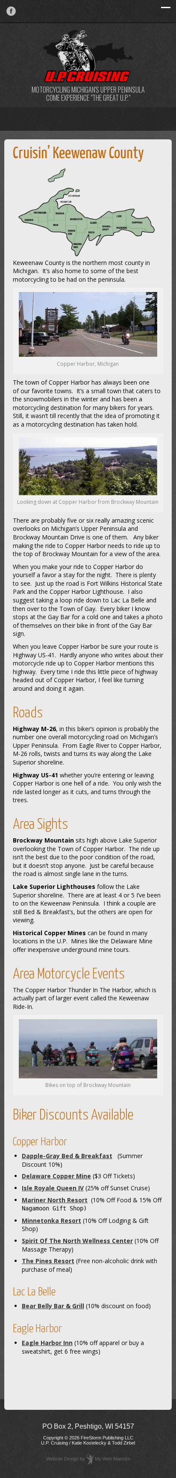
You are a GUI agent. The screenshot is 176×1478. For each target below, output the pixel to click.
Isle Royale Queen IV (53, 1188)
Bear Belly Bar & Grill (53, 1306)
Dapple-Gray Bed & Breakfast (67, 1156)
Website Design (62, 1458)
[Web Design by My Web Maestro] (90, 1458)
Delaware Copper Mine (56, 1176)
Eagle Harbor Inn (47, 1343)
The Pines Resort (48, 1261)
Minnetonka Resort (51, 1220)
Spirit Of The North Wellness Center (77, 1241)
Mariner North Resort (55, 1200)
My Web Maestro (112, 1458)
